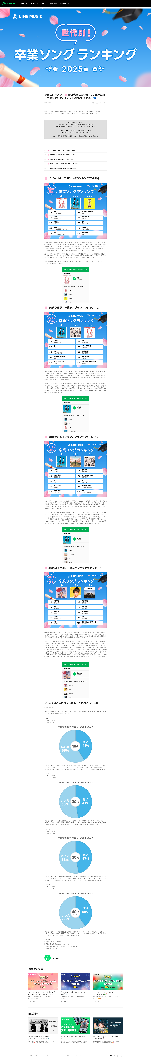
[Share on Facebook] (100, 102)
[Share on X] (97, 102)
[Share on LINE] (93, 102)
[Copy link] (104, 102)
